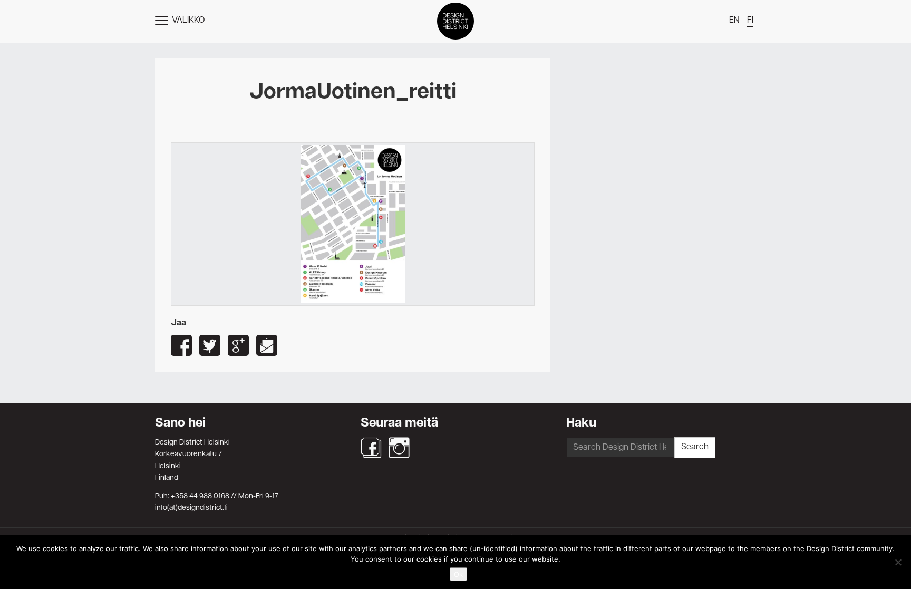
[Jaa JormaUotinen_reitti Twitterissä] (209, 345)
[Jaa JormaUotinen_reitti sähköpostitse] (266, 345)
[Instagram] (399, 447)
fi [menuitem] (750, 20)
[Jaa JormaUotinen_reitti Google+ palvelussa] (238, 345)
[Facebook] (371, 447)
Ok (458, 574)
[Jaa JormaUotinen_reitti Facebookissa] (181, 345)
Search (695, 447)
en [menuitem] (734, 20)
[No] (898, 562)
